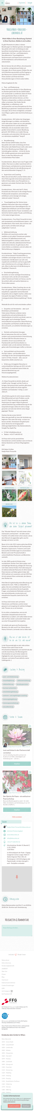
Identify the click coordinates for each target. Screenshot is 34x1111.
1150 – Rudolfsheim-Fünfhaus (10, 1081)
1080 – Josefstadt (7, 1061)
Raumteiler (6, 1021)
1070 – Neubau (6, 1058)
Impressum (5, 980)
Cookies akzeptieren (14, 1106)
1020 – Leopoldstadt (8, 1044)
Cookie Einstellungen (8, 985)
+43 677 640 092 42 (13, 842)
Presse (4, 974)
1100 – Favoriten (7, 1067)
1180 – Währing (6, 1089)
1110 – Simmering (7, 1070)
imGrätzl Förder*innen (17, 954)
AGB (3, 988)
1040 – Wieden (6, 1050)
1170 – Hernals (6, 1087)
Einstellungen (26, 1106)
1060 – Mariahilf (7, 1056)
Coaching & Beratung (17, 670)
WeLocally (12, 1007)
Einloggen (30, 3)
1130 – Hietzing (6, 1075)
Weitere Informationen (9, 1102)
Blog (3, 977)
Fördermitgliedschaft (8, 966)
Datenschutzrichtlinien (8, 982)
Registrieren (22, 3)
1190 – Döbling (6, 1092)
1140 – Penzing (6, 1078)
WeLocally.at (5, 960)
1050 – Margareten (7, 1053)
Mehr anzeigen (17, 817)
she (5, 968)
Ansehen (17, 764)
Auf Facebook (6, 994)
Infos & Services (6, 963)
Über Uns (4, 971)
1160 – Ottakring (7, 1084)
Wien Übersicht (6, 1039)
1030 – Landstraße (7, 1047)
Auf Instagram (6, 991)
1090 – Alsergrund (7, 1064)
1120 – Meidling (6, 1073)
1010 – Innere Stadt (7, 1042)
